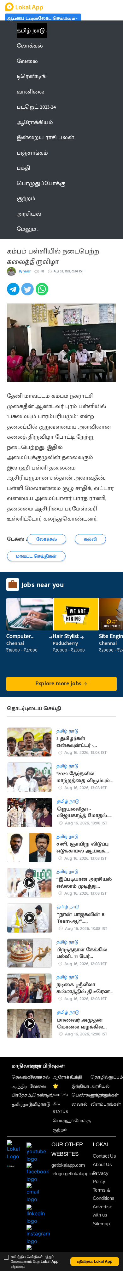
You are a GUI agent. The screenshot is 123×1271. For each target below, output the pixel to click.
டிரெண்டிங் (41, 1095)
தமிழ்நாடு (22, 1105)
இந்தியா (80, 1086)
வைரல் (79, 1104)
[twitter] (28, 292)
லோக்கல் (40, 1077)
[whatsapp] (43, 292)
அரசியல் (100, 1086)
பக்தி (77, 1077)
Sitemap (101, 1223)
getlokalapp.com (68, 1165)
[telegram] (14, 292)
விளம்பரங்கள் (106, 1104)
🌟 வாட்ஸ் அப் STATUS (60, 1099)
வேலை (38, 1086)
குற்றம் (60, 1130)
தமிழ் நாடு (31, 31)
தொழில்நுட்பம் (107, 1077)
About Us (102, 1164)
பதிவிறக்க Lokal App (95, 1261)
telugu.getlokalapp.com (75, 1173)
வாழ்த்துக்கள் (105, 1095)
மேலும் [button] (26, 229)
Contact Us (104, 1156)
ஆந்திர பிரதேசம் (21, 1091)
